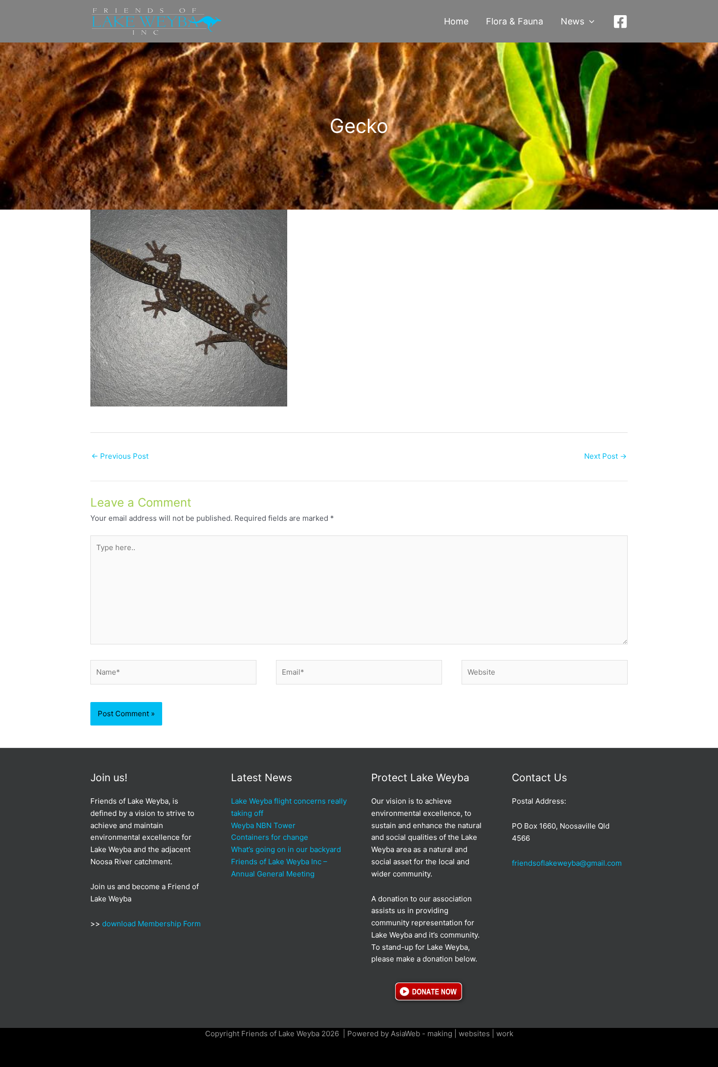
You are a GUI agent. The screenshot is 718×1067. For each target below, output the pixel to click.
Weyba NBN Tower (263, 825)
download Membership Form (150, 923)
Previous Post (119, 456)
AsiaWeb (405, 1033)
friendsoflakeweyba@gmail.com (567, 863)
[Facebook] (620, 21)
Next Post (605, 456)
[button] (589, 21)
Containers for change (269, 837)
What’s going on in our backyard (286, 849)
